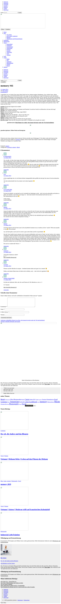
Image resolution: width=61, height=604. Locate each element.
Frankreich (9, 45)
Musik (18, 147)
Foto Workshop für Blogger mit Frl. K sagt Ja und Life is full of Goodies (18, 587)
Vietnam (8, 55)
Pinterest (6, 7)
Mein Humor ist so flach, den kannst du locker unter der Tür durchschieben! (34, 122)
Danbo (31, 399)
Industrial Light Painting (10, 535)
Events (37, 399)
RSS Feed (6, 10)
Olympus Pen (4, 404)
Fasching (40, 399)
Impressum (20, 600)
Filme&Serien (50, 399)
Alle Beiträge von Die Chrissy (8, 563)
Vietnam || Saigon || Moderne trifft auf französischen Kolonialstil (25, 509)
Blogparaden (17, 399)
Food (5, 56)
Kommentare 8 (4, 92)
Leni (5, 174)
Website (2, 314)
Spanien (8, 51)
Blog (5, 33)
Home (5, 32)
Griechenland (10, 47)
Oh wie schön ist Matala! (6, 584)
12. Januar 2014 (4, 89)
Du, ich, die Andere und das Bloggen (14, 434)
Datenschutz (26, 600)
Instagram (6, 3)
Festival (8, 64)
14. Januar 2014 (7, 266)
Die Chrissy (5, 90)
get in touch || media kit (12, 36)
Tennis (20, 404)
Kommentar (4, 306)
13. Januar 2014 (7, 225)
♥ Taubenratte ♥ (7, 156)
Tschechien (9, 52)
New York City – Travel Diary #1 (8, 581)
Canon (27, 399)
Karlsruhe (22, 402)
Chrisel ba (6, 250)
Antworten (6, 169)
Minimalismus (10, 63)
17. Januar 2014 (7, 279)
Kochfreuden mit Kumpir (10, 321)
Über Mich (9, 34)
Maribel (5, 207)
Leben (5, 57)
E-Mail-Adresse (5, 312)
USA (8, 53)
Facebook (6, 4)
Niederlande (9, 48)
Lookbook (6, 40)
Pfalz (8, 404)
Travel (5, 42)
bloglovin (6, 1)
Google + (6, 6)
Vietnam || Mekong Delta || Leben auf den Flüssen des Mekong (24, 459)
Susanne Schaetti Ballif (9, 278)
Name (2, 309)
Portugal (8, 49)
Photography (7, 41)
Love (38, 402)
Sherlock (18, 139)
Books (22, 399)
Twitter (5, 8)
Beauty (8, 65)
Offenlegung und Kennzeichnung (14, 38)
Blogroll (8, 37)
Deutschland (9, 44)
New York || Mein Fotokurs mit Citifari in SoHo (12, 583)
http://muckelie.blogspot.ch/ (10, 287)
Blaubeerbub (8, 399)
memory (5, 67)
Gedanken (9, 61)
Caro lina (6, 264)
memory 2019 (6, 484)
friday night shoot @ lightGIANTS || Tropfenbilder (13, 585)
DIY (8, 60)
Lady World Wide (8, 189)
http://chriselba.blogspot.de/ (10, 257)
